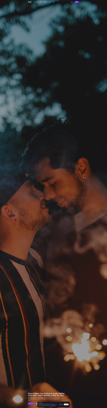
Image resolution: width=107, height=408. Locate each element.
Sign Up (77, 1)
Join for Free (31, 403)
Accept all (66, 404)
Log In (72, 1)
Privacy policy (53, 405)
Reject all (61, 404)
